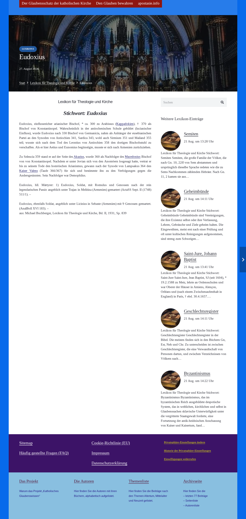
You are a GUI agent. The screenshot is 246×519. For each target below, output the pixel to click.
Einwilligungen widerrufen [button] (180, 459)
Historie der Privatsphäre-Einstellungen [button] (187, 450)
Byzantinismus (197, 373)
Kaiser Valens (28, 170)
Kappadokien (125, 124)
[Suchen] (222, 102)
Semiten (191, 133)
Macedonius (132, 156)
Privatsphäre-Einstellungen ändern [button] (184, 442)
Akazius (79, 156)
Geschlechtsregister (201, 311)
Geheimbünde (196, 191)
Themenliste (139, 481)
